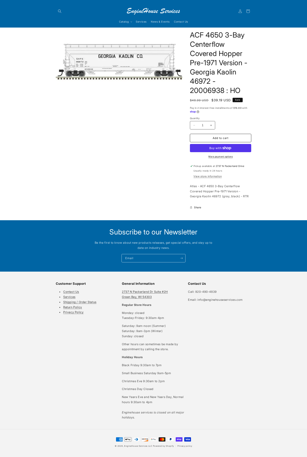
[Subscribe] (181, 258)
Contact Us (71, 292)
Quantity (195, 118)
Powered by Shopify (163, 446)
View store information (207, 176)
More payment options (220, 156)
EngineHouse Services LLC (138, 446)
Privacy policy (184, 446)
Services (69, 297)
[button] (60, 11)
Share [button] (197, 207)
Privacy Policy (73, 312)
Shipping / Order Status (79, 302)
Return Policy (72, 307)
